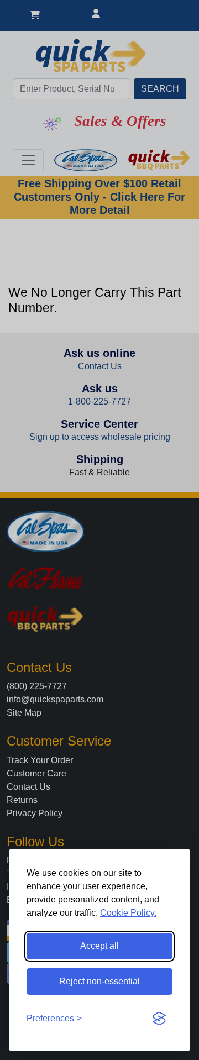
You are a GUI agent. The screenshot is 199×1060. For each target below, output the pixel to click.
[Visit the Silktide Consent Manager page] (159, 1018)
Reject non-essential (99, 981)
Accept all (99, 946)
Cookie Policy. (128, 912)
